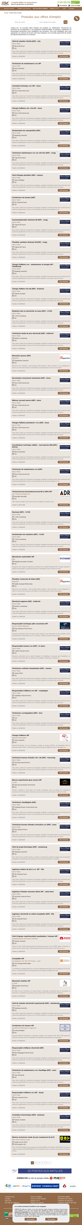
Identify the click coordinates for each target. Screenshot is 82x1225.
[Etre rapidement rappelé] (76, 18)
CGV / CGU (59, 1210)
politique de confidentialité (21, 1212)
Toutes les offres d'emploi (38, 1198)
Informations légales (64, 1196)
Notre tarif (8, 1200)
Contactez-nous (9, 1196)
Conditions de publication (65, 1200)
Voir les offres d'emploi (40, 8)
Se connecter (63, 5)
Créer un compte (75, 5)
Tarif (64, 8)
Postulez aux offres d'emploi (41, 17)
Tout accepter (51, 1219)
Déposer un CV (54, 8)
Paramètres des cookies (65, 1198)
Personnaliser (31, 1219)
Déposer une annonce (24, 8)
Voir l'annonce (63, 56)
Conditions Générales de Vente (67, 1202)
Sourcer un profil (9, 8)
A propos (71, 8)
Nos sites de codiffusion (12, 1202)
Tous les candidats (36, 1196)
